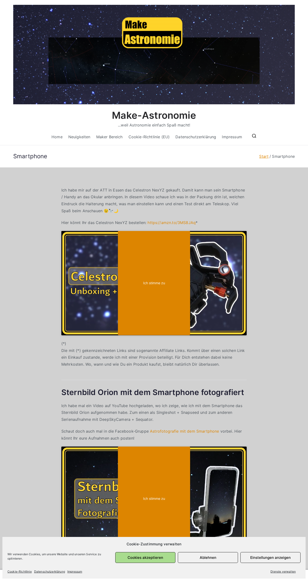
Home (57, 136)
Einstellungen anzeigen (270, 557)
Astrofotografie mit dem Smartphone (184, 431)
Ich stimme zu (154, 283)
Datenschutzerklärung (49, 571)
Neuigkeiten (79, 136)
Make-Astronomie (154, 115)
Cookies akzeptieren (145, 557)
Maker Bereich (109, 136)
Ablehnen (208, 557)
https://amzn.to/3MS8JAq (172, 222)
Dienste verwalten (283, 571)
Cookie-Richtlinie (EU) (149, 136)
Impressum (74, 571)
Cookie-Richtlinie (19, 571)
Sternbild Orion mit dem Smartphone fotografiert (152, 392)
